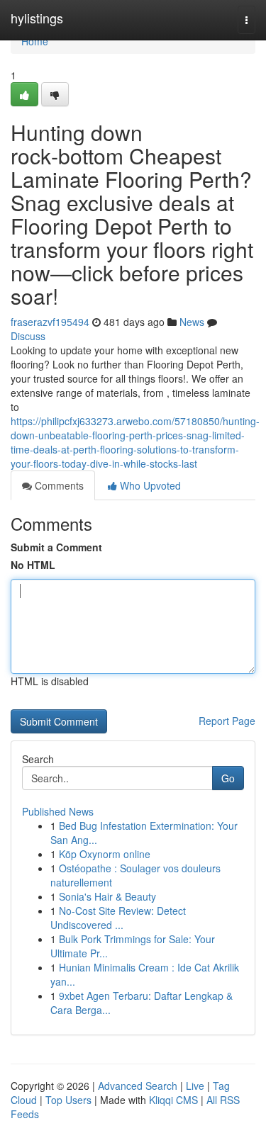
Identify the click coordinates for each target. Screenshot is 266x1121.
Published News (58, 811)
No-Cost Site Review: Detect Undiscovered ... (118, 917)
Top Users (68, 1100)
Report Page (227, 721)
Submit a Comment (56, 547)
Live (195, 1085)
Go (228, 778)
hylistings (37, 18)
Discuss (28, 336)
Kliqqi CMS (173, 1100)
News (191, 322)
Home (34, 41)
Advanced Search (137, 1085)
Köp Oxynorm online (104, 854)
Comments (58, 485)
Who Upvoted (149, 485)
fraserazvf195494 (50, 322)
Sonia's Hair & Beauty (107, 896)
